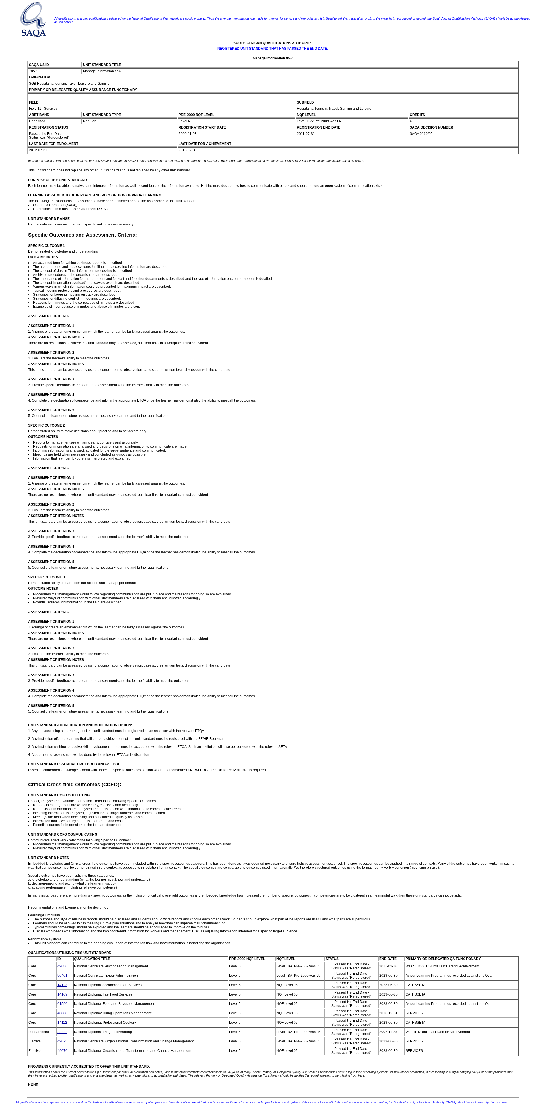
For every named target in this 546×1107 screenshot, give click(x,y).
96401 (62, 976)
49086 (62, 966)
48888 (62, 1013)
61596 (62, 1004)
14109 (62, 994)
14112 (62, 1023)
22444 (62, 1032)
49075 (62, 1041)
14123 (62, 985)
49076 (62, 1051)
